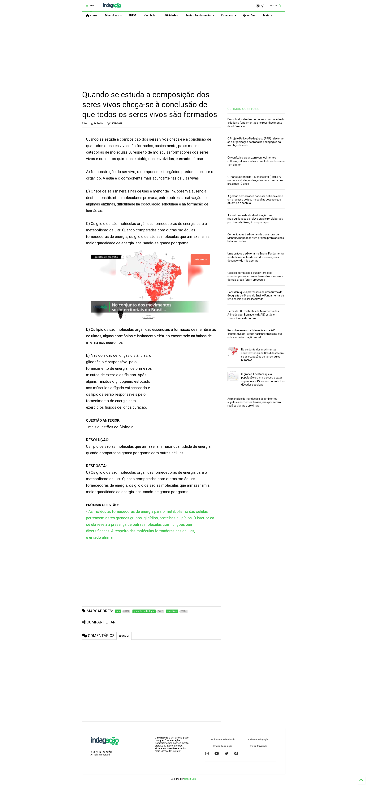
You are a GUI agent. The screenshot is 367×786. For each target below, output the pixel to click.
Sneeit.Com (190, 779)
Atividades (171, 15)
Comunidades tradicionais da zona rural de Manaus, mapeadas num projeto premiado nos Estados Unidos (255, 238)
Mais (266, 15)
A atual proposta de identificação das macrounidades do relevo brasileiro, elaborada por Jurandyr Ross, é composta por (255, 219)
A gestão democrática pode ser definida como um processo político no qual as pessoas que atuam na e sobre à (255, 200)
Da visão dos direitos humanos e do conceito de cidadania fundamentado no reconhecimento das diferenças (255, 123)
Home (93, 15)
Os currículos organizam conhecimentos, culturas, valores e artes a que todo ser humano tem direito (256, 161)
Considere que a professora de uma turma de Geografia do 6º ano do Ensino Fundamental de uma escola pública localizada (255, 295)
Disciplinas (112, 15)
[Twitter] (226, 753)
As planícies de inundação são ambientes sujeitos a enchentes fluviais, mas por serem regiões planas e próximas (254, 402)
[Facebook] (236, 753)
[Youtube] (216, 753)
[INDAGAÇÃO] (112, 7)
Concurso (227, 15)
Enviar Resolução (222, 746)
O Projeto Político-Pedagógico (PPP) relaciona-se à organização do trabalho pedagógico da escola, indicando (255, 142)
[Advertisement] (183, 51)
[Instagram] (207, 753)
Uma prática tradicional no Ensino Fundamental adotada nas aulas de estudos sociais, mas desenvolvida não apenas (255, 257)
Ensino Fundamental (198, 15)
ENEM (132, 15)
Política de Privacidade (222, 739)
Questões (249, 15)
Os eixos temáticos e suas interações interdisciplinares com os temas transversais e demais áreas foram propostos (255, 276)
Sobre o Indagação (258, 739)
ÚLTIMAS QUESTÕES (243, 109)
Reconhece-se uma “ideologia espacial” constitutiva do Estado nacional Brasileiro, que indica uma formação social (255, 334)
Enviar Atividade (258, 746)
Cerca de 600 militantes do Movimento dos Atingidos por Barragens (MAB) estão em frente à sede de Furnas (253, 315)
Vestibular (150, 15)
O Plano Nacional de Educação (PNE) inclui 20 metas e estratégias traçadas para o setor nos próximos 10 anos (255, 180)
